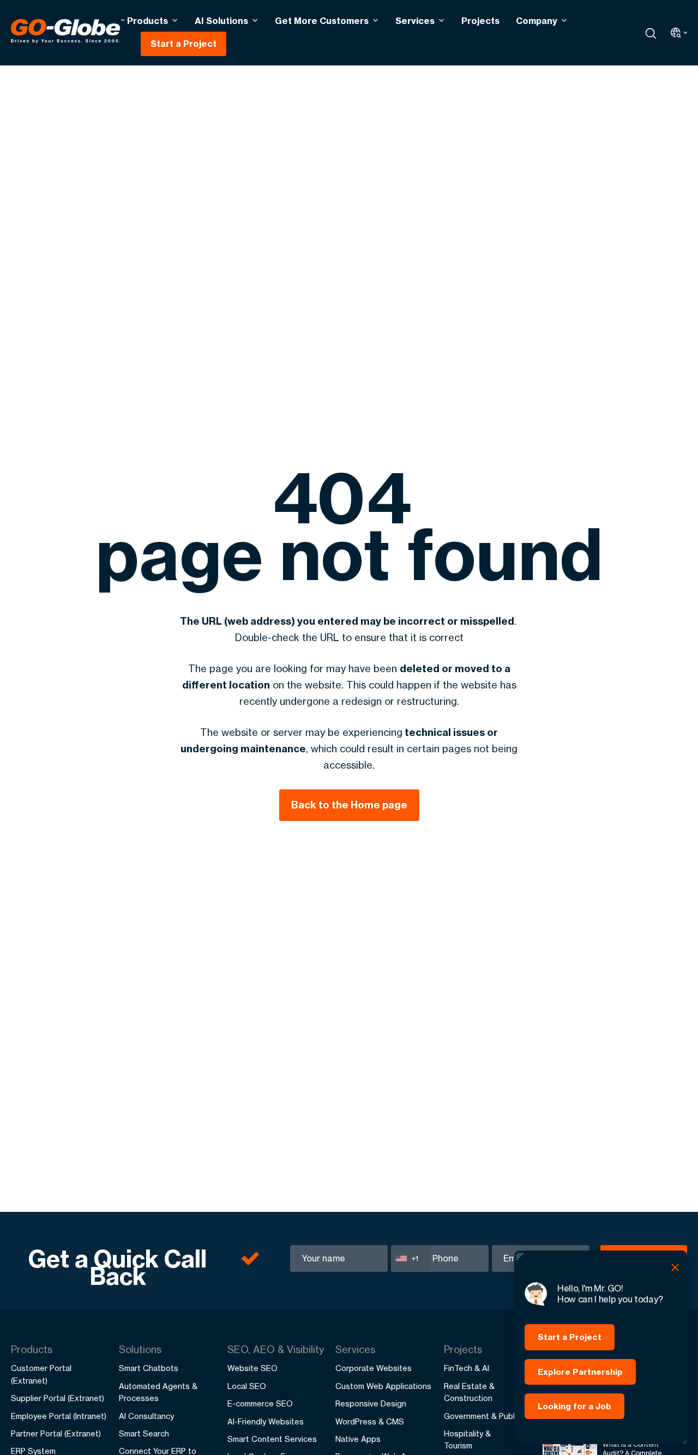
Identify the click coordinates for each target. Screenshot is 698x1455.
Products (147, 20)
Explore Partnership (580, 1372)
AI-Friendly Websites (265, 1421)
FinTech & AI (466, 1368)
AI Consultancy (146, 1416)
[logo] (67, 32)
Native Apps (358, 1439)
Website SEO (252, 1368)
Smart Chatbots (148, 1368)
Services (415, 20)
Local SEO (246, 1386)
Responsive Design (370, 1403)
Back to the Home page (349, 805)
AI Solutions (221, 20)
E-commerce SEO (260, 1403)
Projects (480, 20)
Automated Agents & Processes (158, 1392)
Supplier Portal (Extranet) (57, 1398)
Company (536, 20)
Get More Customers (322, 20)
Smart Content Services (272, 1439)
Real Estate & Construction (469, 1392)
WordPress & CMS (369, 1421)
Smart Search (144, 1433)
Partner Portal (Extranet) (56, 1433)
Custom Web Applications (383, 1386)
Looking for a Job (574, 1406)
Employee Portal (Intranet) (58, 1416)
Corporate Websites (373, 1368)
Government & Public (482, 1416)
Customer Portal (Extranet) (41, 1374)
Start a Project (183, 43)
